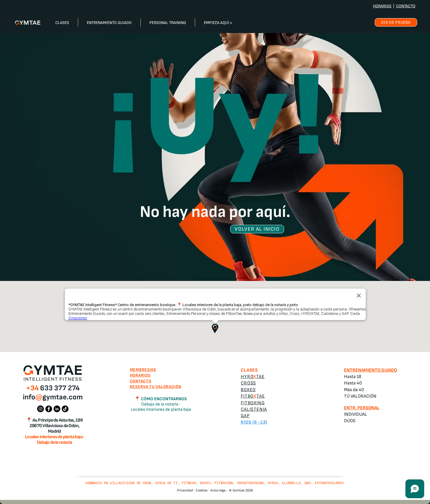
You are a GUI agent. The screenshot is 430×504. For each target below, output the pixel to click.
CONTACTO (405, 6)
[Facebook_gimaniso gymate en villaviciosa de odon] (48, 408)
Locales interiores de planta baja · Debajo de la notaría (54, 439)
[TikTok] (65, 408)
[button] (62, 22)
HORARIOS (382, 6)
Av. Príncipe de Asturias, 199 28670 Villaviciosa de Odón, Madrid (56, 425)
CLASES (249, 370)
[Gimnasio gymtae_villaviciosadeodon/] (40, 408)
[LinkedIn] (57, 408)
